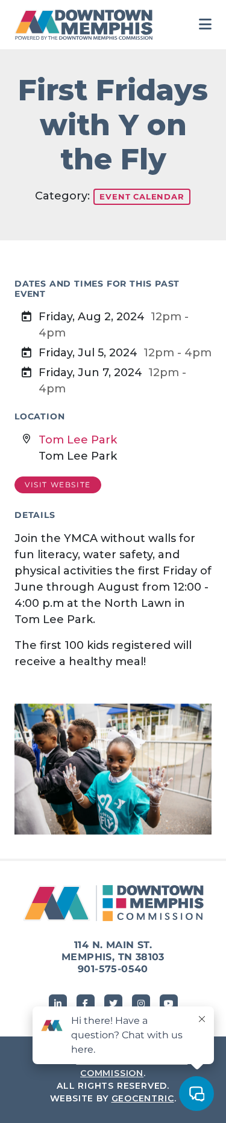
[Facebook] (86, 1003)
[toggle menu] (205, 25)
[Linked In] (58, 1003)
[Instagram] (141, 1003)
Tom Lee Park (78, 439)
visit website (58, 484)
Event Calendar (141, 196)
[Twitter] (113, 1003)
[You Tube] (169, 1003)
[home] (86, 25)
